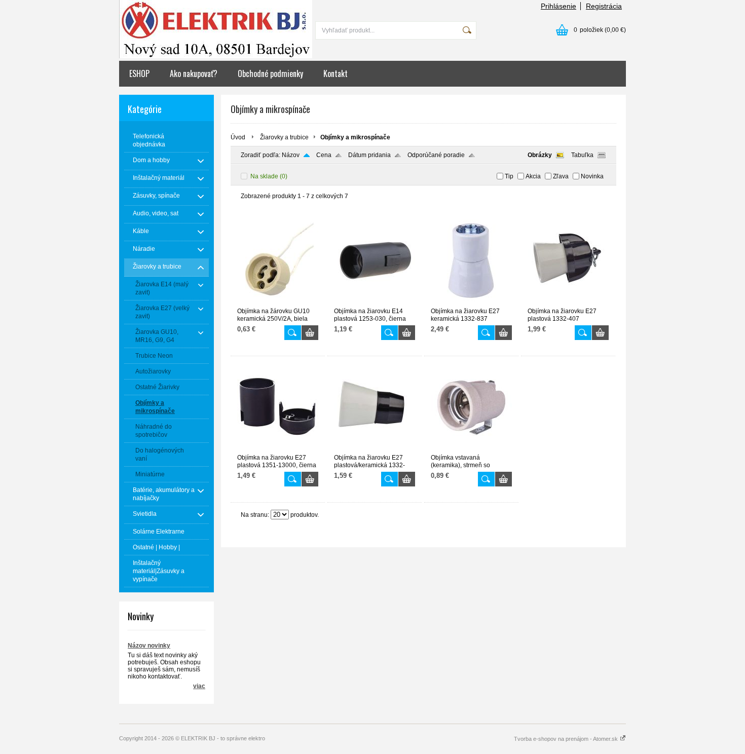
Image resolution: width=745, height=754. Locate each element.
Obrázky (540, 155)
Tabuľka (582, 155)
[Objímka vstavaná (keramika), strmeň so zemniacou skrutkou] (471, 449)
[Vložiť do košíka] (310, 332)
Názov (291, 155)
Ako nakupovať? (193, 73)
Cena (323, 155)
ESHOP (139, 73)
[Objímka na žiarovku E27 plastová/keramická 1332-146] (374, 449)
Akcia (533, 176)
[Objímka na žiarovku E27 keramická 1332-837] (471, 303)
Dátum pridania (369, 155)
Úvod (238, 137)
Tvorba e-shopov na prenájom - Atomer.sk (566, 739)
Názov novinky (149, 645)
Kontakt (335, 73)
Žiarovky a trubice (284, 137)
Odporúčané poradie (436, 155)
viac (199, 686)
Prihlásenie (558, 6)
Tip (509, 176)
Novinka (592, 176)
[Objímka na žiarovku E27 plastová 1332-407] (568, 303)
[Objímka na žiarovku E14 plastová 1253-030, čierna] (374, 303)
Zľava (561, 176)
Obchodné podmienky (270, 73)
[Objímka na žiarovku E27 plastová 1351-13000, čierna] (277, 449)
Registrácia (604, 6)
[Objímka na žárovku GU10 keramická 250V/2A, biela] (277, 303)
